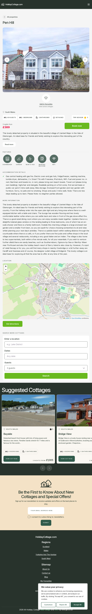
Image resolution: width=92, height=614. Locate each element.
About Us (46, 569)
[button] (46, 289)
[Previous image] (6, 59)
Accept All (77, 605)
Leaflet (67, 318)
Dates (7, 351)
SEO (56, 610)
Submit (46, 522)
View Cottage (12, 458)
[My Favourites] (84, 4)
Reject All (63, 605)
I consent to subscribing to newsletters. (47, 517)
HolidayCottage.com (14, 4)
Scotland (46, 547)
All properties (12, 17)
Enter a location (11, 339)
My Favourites (46, 581)
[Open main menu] (88, 4)
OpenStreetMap (76, 318)
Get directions (12, 324)
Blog (46, 577)
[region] (63, 596)
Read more (9, 144)
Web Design (45, 610)
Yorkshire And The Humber (46, 555)
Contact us (46, 573)
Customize (48, 605)
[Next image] (85, 59)
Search (46, 376)
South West (46, 558)
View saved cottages (46, 106)
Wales (46, 551)
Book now (77, 126)
